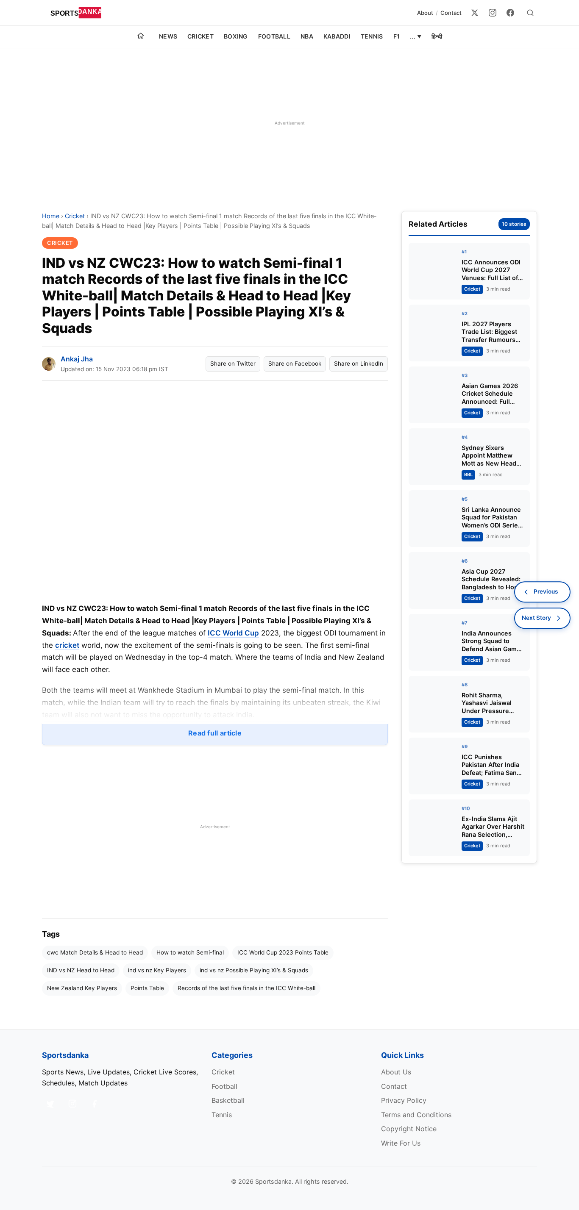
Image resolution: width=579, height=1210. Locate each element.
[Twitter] (474, 12)
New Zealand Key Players (82, 988)
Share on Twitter (233, 363)
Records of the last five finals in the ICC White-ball (246, 988)
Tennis (372, 36)
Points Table (147, 988)
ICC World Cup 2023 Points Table (282, 952)
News (168, 36)
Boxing (236, 36)
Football (274, 36)
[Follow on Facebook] (94, 1103)
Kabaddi (337, 36)
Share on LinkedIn (358, 363)
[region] (289, 123)
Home (50, 215)
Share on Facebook (294, 363)
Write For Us (400, 1143)
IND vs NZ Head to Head (80, 970)
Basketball (228, 1100)
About (425, 12)
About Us (396, 1072)
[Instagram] (492, 12)
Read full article (215, 733)
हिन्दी (436, 36)
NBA (307, 36)
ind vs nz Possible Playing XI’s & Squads (254, 970)
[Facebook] (510, 12)
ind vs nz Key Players (157, 970)
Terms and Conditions (416, 1114)
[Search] (530, 12)
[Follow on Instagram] (72, 1103)
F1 (396, 36)
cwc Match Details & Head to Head (95, 952)
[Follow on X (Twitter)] (50, 1103)
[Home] (141, 37)
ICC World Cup (233, 633)
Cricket (200, 36)
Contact (451, 12)
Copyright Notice (409, 1128)
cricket (67, 645)
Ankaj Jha (77, 359)
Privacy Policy (403, 1100)
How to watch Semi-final (190, 952)
